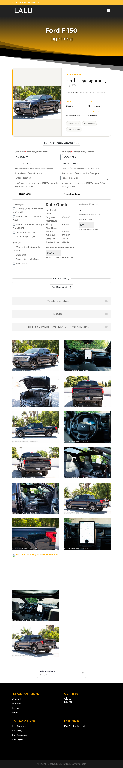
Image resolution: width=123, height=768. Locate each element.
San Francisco (19, 735)
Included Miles (86, 219)
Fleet (15, 712)
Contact (16, 699)
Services (17, 242)
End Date (78, 151)
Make (68, 701)
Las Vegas (17, 739)
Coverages (18, 204)
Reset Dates (25, 193)
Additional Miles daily (89, 204)
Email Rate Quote (59, 287)
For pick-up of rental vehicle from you (80, 173)
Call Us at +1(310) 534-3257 (27, 2)
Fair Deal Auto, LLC (74, 726)
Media (15, 708)
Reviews (17, 703)
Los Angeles (19, 726)
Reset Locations (72, 194)
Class (67, 698)
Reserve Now (59, 278)
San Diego (17, 730)
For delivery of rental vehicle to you (32, 173)
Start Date (31, 151)
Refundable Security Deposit (60, 247)
